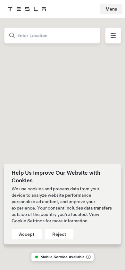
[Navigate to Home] (27, 9)
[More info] (88, 256)
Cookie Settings (28, 220)
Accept (26, 234)
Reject (59, 234)
